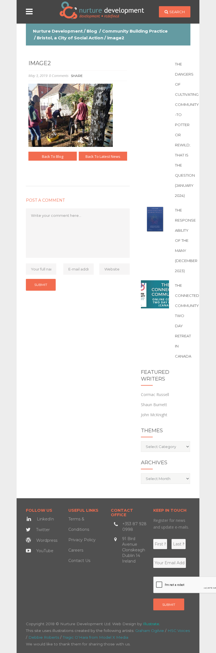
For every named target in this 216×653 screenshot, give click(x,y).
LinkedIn (45, 519)
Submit (168, 604)
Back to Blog (52, 156)
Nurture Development (58, 31)
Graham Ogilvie (149, 630)
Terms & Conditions (78, 524)
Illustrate (151, 624)
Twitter (42, 529)
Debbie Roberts (43, 637)
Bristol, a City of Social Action (70, 37)
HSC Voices (179, 630)
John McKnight (154, 414)
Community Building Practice (135, 31)
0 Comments (59, 75)
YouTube (44, 550)
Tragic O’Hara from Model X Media (95, 637)
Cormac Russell (155, 394)
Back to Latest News (103, 156)
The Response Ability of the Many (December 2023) (186, 240)
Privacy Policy (82, 539)
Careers (75, 550)
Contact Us (79, 560)
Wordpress (46, 540)
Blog (92, 31)
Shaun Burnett (154, 404)
